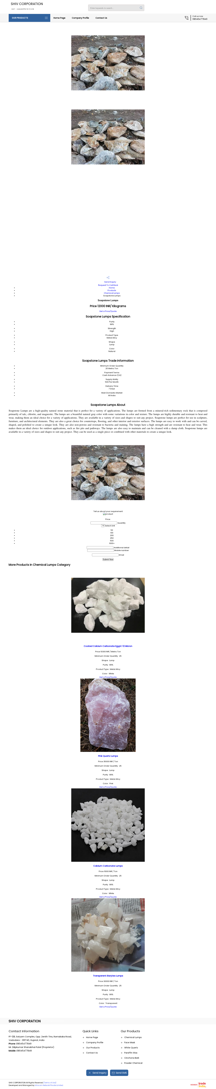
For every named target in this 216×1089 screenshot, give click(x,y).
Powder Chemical (133, 1063)
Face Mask (129, 1042)
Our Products (20, 18)
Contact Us (101, 17)
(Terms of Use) (49, 1082)
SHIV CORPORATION (27, 5)
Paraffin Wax (130, 1052)
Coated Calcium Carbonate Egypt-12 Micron (108, 646)
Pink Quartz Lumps (108, 755)
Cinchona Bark (131, 1057)
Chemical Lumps (112, 293)
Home (112, 288)
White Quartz (131, 1047)
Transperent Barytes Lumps (108, 975)
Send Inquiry (110, 282)
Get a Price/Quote (108, 311)
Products (112, 290)
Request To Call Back (108, 285)
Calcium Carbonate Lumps (108, 865)
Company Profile (80, 17)
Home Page (59, 17)
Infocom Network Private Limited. (49, 1085)
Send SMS (121, 1072)
